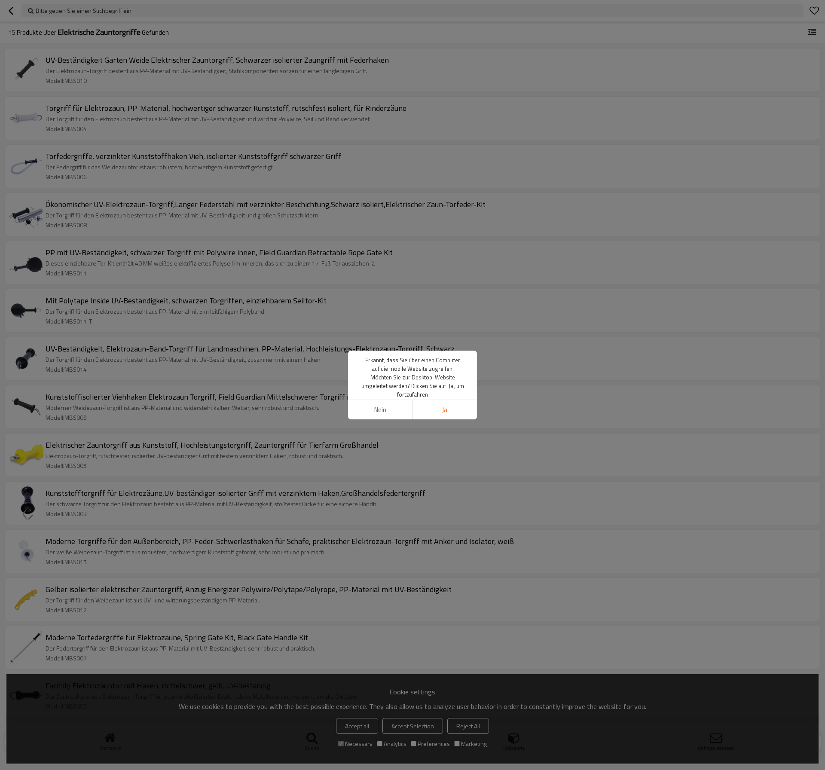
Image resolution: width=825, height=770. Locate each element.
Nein (380, 410)
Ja (444, 410)
